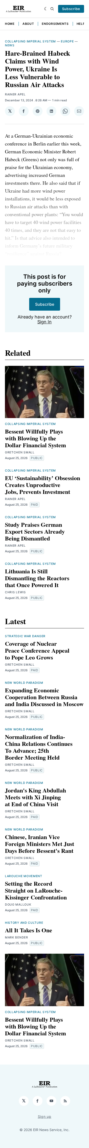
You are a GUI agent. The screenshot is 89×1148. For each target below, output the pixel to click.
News (10, 45)
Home (10, 24)
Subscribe (71, 9)
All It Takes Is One (28, 930)
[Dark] (46, 8)
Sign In (44, 321)
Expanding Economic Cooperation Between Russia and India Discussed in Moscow (44, 697)
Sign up (44, 1116)
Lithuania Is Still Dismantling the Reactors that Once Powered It (37, 578)
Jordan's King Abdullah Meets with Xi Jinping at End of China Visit (35, 797)
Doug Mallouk (18, 904)
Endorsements (55, 24)
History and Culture (24, 922)
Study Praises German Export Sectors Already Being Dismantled (35, 531)
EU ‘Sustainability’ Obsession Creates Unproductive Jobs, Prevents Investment (42, 485)
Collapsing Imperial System (30, 41)
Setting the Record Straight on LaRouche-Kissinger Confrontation (36, 890)
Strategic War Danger (25, 636)
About (28, 24)
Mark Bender (16, 937)
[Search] (52, 9)
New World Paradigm (24, 683)
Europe (67, 41)
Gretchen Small (20, 452)
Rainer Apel (15, 94)
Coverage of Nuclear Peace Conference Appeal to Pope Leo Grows (37, 650)
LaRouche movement (23, 876)
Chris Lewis (15, 592)
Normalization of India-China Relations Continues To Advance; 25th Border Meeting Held (38, 747)
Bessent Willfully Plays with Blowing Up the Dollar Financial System (35, 438)
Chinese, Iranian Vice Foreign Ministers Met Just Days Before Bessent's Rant (39, 843)
